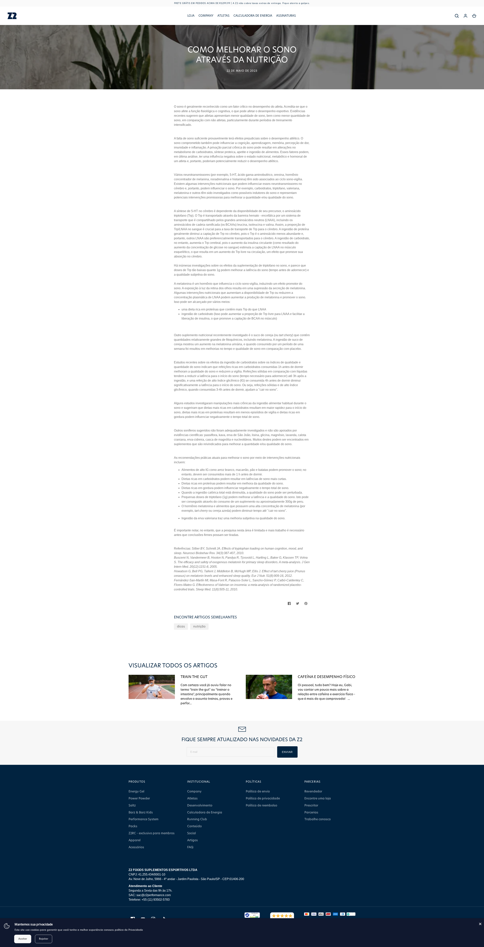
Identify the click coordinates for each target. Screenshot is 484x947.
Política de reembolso (261, 805)
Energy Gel (136, 791)
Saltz (132, 805)
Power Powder (139, 798)
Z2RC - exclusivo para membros (152, 833)
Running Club (197, 819)
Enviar (287, 751)
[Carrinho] (474, 16)
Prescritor (311, 805)
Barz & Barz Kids (141, 812)
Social (191, 833)
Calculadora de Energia (252, 15)
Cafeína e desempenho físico (326, 677)
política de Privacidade (129, 930)
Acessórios (136, 847)
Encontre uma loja (317, 798)
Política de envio (258, 791)
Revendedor (313, 791)
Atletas (223, 15)
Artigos (192, 840)
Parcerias (311, 812)
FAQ (190, 847)
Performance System (143, 819)
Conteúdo (194, 826)
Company (206, 15)
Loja (191, 15)
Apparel (134, 840)
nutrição (199, 626)
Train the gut (194, 677)
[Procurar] (457, 16)
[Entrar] (465, 16)
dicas (181, 626)
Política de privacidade (263, 798)
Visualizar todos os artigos (173, 666)
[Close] (480, 924)
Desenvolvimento (199, 805)
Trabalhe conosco (317, 819)
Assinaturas (286, 15)
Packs (133, 826)
